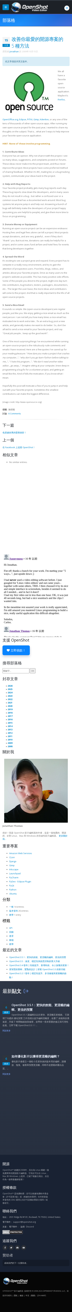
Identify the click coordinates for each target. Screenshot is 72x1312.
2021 (10, 702)
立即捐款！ (18, 650)
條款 (21, 1295)
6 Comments (14, 413)
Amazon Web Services (20, 853)
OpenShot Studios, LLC (54, 1291)
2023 (10, 695)
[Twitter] (11, 1247)
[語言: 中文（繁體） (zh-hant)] (66, 8)
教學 (11, 914)
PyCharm (13, 877)
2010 (10, 739)
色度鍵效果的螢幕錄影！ (14, 432)
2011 (10, 736)
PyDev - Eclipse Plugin (20, 881)
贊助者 (8, 1255)
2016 (10, 719)
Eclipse (22, 119)
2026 (10, 685)
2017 (10, 716)
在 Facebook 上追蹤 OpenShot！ (19, 447)
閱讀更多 (7, 1030)
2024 (10, 692)
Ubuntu (13, 893)
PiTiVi (29, 119)
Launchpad (15, 873)
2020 (10, 705)
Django (12, 861)
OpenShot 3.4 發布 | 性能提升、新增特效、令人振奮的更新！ (39, 965)
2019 (10, 709)
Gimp (36, 119)
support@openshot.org (24, 1222)
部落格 (9, 20)
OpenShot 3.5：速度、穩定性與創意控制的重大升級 (34, 961)
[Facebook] (5, 1247)
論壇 (23, 1226)
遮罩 (11, 936)
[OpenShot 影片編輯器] (15, 1281)
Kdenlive (44, 119)
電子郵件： (14, 1226)
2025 (10, 689)
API (10, 927)
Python (12, 889)
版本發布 (13, 910)
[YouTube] (23, 1247)
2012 (10, 732)
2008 (10, 746)
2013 (10, 729)
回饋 (11, 931)
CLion (12, 857)
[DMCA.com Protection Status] (13, 1232)
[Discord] (17, 1247)
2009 (10, 742)
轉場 (11, 940)
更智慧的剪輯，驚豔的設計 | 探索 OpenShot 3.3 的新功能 (37, 969)
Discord (30, 1226)
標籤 (6, 920)
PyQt (11, 885)
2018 (10, 712)
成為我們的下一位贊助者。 (16, 1263)
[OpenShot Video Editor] (29, 6)
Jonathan (14, 51)
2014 (10, 726)
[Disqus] (36, 508)
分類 (6, 899)
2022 (10, 699)
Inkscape (13, 869)
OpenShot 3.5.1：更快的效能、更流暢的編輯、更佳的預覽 (37, 957)
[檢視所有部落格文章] (26, 991)
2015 (10, 722)
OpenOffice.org (10, 119)
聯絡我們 (10, 1210)
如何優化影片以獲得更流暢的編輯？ (36, 1056)
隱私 (16, 1295)
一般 (11, 906)
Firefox (61, 99)
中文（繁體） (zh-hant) (36, 1295)
